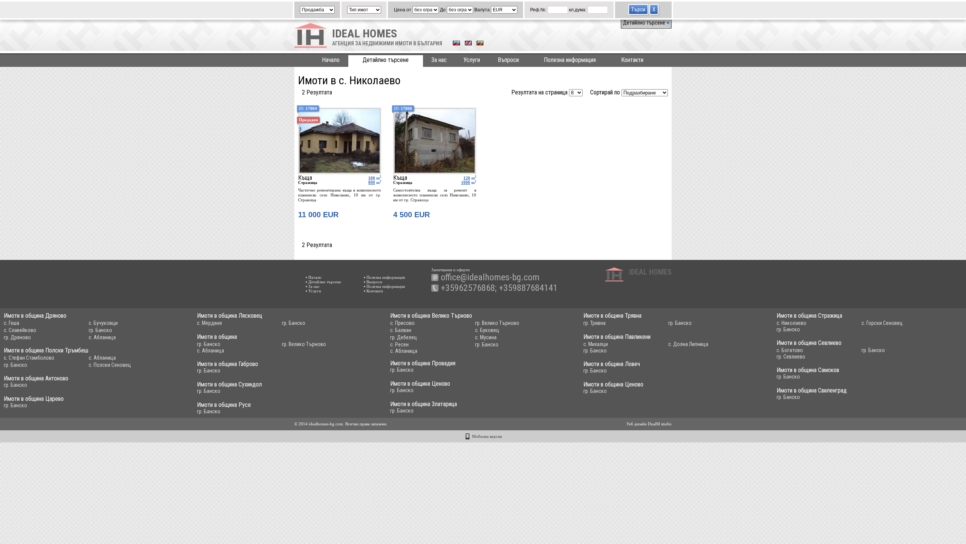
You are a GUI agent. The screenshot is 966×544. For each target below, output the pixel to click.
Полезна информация (570, 59)
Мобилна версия (487, 436)
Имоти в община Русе (224, 404)
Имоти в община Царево (34, 398)
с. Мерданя (209, 323)
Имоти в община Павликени (617, 336)
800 (371, 182)
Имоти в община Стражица (809, 315)
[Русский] (456, 43)
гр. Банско (100, 330)
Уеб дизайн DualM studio (649, 424)
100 (371, 178)
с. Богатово (790, 350)
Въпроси (508, 59)
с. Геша (11, 323)
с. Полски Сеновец (110, 365)
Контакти (632, 59)
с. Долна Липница (688, 344)
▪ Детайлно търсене (323, 282)
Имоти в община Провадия (422, 363)
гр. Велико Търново (497, 323)
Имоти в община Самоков (808, 370)
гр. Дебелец (403, 337)
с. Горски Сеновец (882, 323)
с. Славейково (20, 330)
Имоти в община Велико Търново (431, 315)
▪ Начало (313, 277)
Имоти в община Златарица (423, 404)
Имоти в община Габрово (227, 364)
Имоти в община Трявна (612, 315)
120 (466, 178)
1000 (465, 182)
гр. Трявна (594, 323)
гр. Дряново (17, 337)
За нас (439, 59)
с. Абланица (102, 337)
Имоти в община (217, 336)
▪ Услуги (313, 291)
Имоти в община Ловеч (611, 364)
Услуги (471, 59)
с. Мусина (486, 337)
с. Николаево (791, 323)
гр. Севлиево (791, 357)
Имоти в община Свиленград (812, 390)
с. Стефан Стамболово (29, 358)
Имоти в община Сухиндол (229, 384)
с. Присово (402, 323)
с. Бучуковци (103, 323)
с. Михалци (595, 344)
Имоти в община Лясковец (229, 315)
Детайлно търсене (644, 23)
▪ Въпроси (373, 282)
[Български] (480, 43)
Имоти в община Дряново (35, 315)
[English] (468, 43)
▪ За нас (313, 286)
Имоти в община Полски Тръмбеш (46, 350)
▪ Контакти (373, 291)
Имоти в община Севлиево (809, 342)
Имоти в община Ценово (420, 383)
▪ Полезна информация (384, 277)
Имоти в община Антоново (36, 378)
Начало (331, 59)
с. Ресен (399, 345)
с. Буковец (487, 330)
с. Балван (400, 330)
